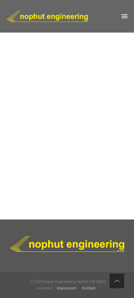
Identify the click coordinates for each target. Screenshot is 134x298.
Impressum (66, 288)
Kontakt (88, 288)
